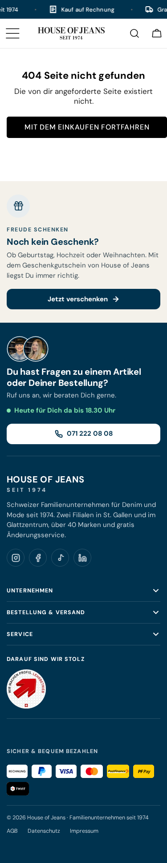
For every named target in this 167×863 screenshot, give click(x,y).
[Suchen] (134, 33)
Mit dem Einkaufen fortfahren (86, 127)
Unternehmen (30, 590)
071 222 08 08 (90, 433)
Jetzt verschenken (78, 299)
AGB (12, 831)
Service (20, 634)
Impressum (84, 831)
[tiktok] (60, 558)
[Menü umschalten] (12, 33)
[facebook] (38, 558)
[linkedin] (82, 558)
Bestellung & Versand (46, 612)
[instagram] (15, 558)
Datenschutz (44, 831)
